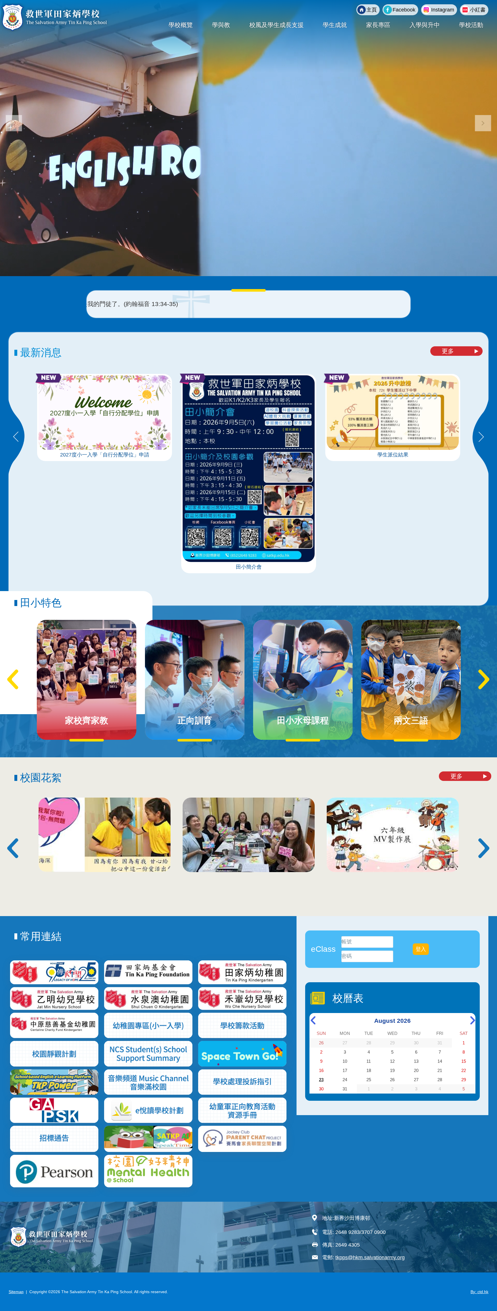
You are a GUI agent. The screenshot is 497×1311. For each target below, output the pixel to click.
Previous (15, 437)
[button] (483, 123)
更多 (448, 351)
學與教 (221, 25)
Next (481, 437)
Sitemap (16, 1291)
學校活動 (471, 25)
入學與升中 (425, 25)
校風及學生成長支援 (276, 25)
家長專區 (378, 25)
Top (482, 1287)
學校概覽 (181, 25)
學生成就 (335, 25)
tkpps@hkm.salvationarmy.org (370, 1257)
